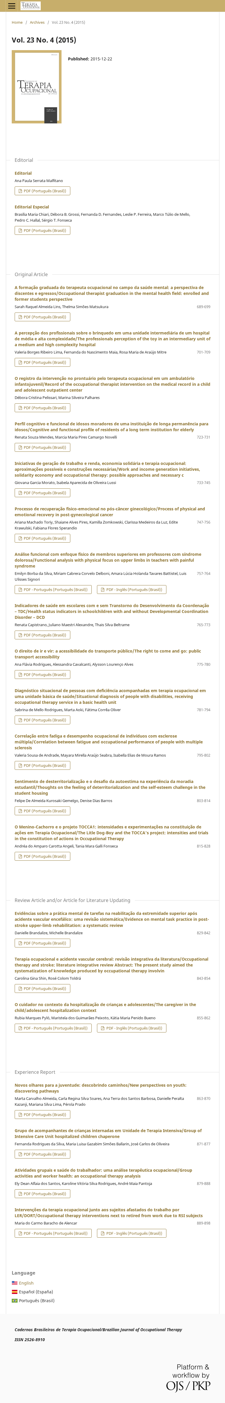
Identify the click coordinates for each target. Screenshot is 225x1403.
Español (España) (36, 1292)
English (26, 1283)
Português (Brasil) (36, 1300)
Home (17, 22)
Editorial (23, 173)
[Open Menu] (12, 6)
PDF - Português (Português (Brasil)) (55, 589)
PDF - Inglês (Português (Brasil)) (133, 589)
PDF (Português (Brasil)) (44, 190)
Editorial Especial (32, 207)
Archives (37, 22)
